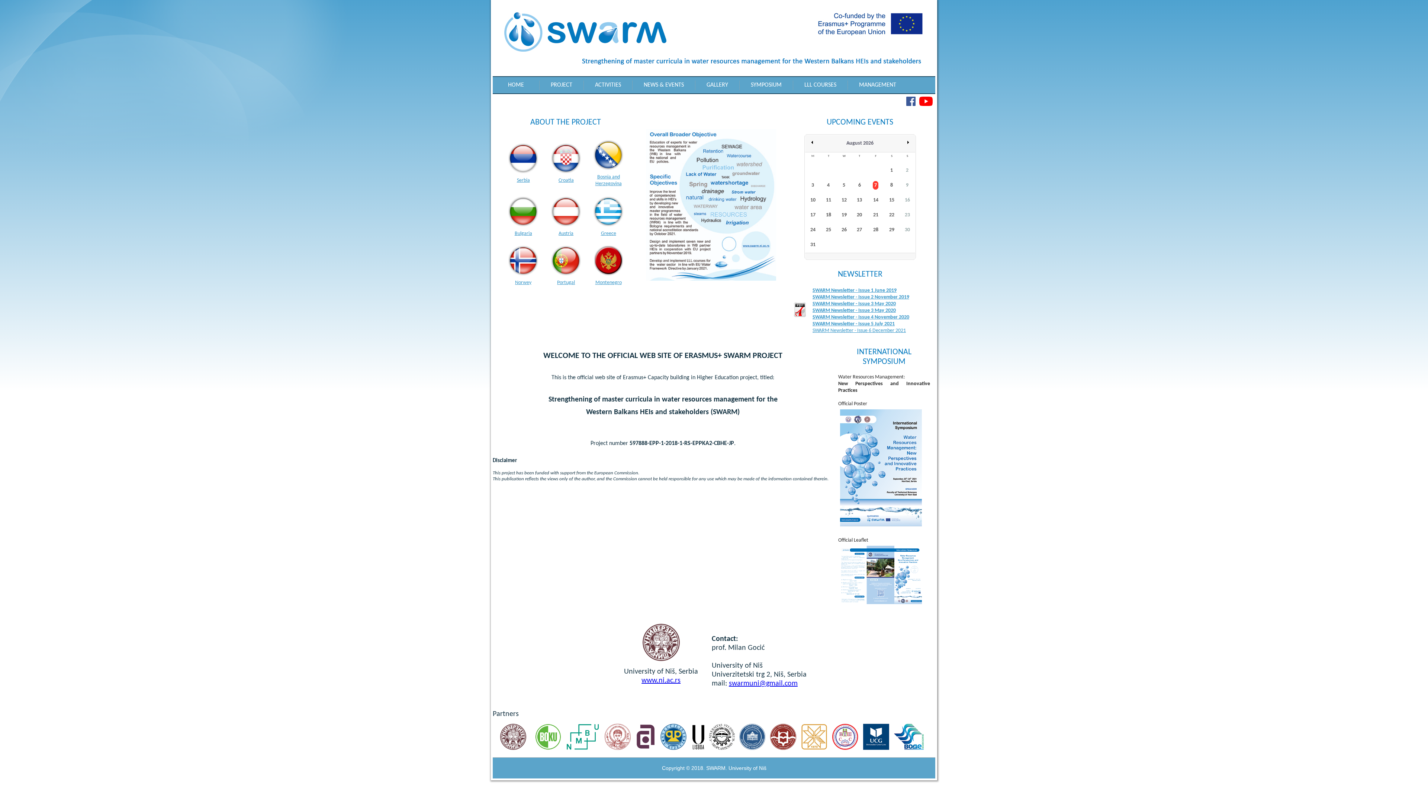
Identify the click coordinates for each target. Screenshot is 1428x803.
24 (813, 230)
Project (561, 85)
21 (875, 215)
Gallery (717, 85)
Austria (566, 233)
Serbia (523, 180)
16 (907, 200)
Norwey (523, 283)
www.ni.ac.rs (661, 680)
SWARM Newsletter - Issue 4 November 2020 (861, 317)
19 (844, 215)
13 (859, 200)
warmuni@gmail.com (765, 683)
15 (891, 200)
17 (813, 215)
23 (907, 215)
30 (907, 230)
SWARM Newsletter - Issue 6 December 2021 (859, 330)
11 (828, 200)
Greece (608, 233)
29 (891, 230)
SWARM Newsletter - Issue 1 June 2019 (855, 290)
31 (813, 245)
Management (877, 85)
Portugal (566, 283)
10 (813, 200)
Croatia (566, 180)
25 (828, 230)
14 (875, 200)
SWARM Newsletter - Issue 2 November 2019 (861, 297)
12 (844, 200)
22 (891, 215)
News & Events (664, 85)
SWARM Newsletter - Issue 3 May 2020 (854, 304)
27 (859, 230)
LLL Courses (820, 85)
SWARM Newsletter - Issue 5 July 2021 (854, 324)
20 (859, 215)
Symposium (766, 85)
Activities (608, 85)
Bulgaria (523, 233)
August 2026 (860, 143)
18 (828, 215)
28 (875, 230)
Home (516, 85)
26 (844, 230)
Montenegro (608, 283)
